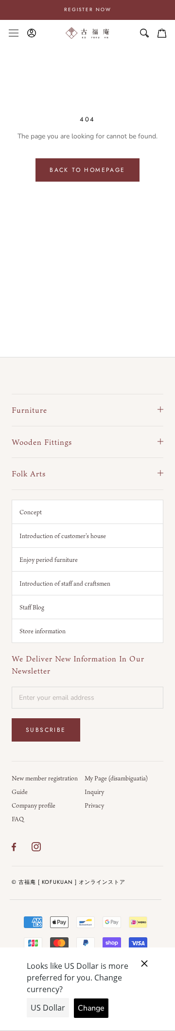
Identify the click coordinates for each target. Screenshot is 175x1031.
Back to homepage (87, 170)
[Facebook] (14, 847)
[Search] (144, 33)
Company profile (33, 805)
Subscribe (46, 730)
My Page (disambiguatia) (116, 778)
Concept (30, 511)
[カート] (162, 33)
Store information (42, 630)
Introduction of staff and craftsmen (64, 583)
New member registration (45, 778)
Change (91, 1008)
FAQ (18, 818)
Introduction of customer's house (62, 535)
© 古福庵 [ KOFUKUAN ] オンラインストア (68, 882)
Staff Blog (31, 607)
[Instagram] (36, 847)
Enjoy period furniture (48, 559)
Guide (20, 791)
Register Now (87, 9)
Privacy (94, 805)
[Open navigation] (13, 32)
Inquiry (94, 791)
